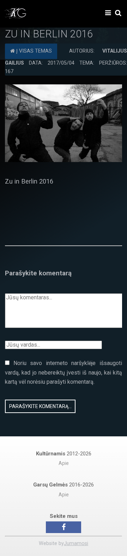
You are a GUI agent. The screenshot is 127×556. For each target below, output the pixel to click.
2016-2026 (63, 485)
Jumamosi (76, 543)
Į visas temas (33, 51)
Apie (64, 463)
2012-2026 (63, 453)
